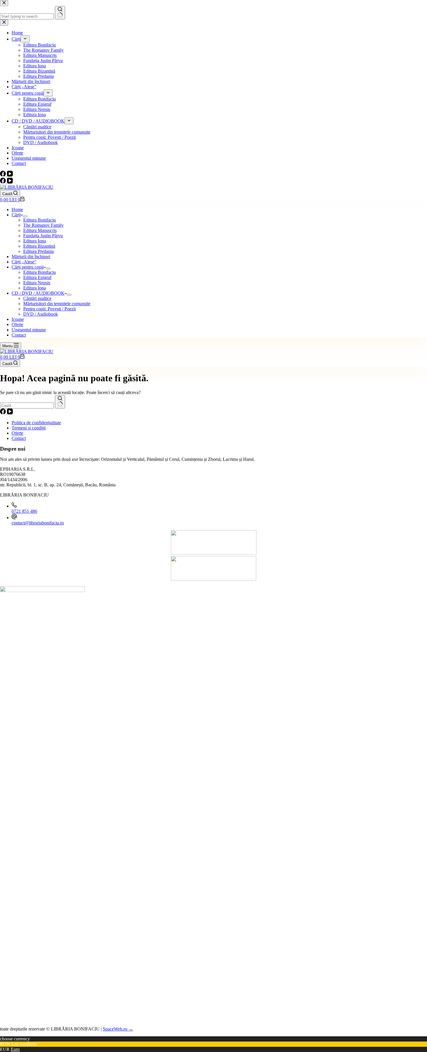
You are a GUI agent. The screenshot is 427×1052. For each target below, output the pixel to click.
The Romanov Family (43, 225)
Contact (19, 334)
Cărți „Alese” (24, 261)
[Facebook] (3, 181)
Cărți (16, 214)
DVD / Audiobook (40, 314)
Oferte (17, 324)
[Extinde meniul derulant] (25, 216)
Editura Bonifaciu (39, 219)
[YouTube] (10, 181)
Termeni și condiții (29, 427)
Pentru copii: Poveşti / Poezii (49, 308)
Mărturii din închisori (31, 256)
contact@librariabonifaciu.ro (38, 522)
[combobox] (27, 405)
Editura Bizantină (39, 246)
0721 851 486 (24, 511)
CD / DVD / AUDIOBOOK (38, 293)
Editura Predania (38, 251)
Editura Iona (34, 240)
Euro (15, 1049)
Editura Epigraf (37, 277)
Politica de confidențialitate (36, 422)
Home (17, 209)
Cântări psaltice (37, 298)
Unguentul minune (29, 329)
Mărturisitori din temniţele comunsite (56, 303)
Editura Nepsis (36, 282)
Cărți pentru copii (28, 267)
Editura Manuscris (40, 230)
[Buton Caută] (60, 402)
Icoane (18, 319)
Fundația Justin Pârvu (43, 235)
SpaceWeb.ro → (118, 1028)
